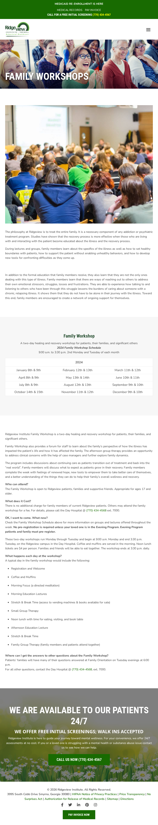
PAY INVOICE (93, 10)
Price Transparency (132, 794)
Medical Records (69, 10)
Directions (127, 799)
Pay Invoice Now (79, 814)
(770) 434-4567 (102, 14)
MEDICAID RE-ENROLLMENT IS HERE (79, 4)
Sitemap (112, 799)
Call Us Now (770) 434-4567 (79, 759)
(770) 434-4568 (96, 510)
